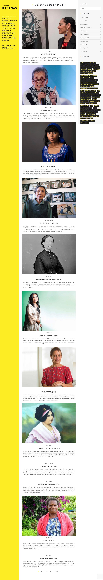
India (87, 86)
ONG (82, 95)
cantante (88, 99)
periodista (94, 99)
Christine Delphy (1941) (48, 466)
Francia (86, 101)
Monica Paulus (48, 540)
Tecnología (83, 51)
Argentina (83, 84)
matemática (84, 80)
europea (83, 114)
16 (50, 571)
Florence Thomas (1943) (49, 110)
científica (91, 101)
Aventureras (83, 24)
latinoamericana (85, 120)
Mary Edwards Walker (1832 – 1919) (48, 279)
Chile (91, 118)
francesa (91, 78)
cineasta (83, 71)
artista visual (88, 90)
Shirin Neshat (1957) (48, 54)
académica (87, 95)
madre (82, 90)
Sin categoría (49, 220)
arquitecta (83, 69)
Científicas (83, 31)
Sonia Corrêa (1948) (48, 392)
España (96, 80)
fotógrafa (91, 86)
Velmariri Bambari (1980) (49, 335)
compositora (84, 73)
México (94, 90)
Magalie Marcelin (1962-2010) (48, 484)
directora (88, 71)
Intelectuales (49, 107)
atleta (98, 69)
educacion (89, 69)
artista (90, 108)
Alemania (90, 73)
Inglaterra (88, 97)
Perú (94, 62)
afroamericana (88, 82)
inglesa (94, 82)
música (91, 103)
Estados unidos (96, 97)
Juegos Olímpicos (93, 88)
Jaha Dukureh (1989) (48, 167)
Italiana (94, 71)
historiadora (89, 62)
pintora (82, 92)
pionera (83, 116)
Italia (82, 82)
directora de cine (85, 65)
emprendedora (84, 88)
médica (86, 78)
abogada (83, 99)
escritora (93, 114)
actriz (82, 101)
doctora (83, 86)
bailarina (83, 62)
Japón (94, 69)
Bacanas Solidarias (85, 27)
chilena (83, 110)
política (86, 103)
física (98, 90)
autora (94, 108)
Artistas (48, 51)
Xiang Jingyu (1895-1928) (48, 558)
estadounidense (90, 116)
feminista (83, 112)
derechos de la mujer (92, 112)
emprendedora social (86, 75)
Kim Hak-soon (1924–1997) (49, 223)
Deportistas (83, 34)
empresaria (90, 80)
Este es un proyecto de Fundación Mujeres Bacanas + (9, 47)
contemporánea (85, 122)
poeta (91, 105)
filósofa (97, 67)
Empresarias (83, 37)
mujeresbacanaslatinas (92, 84)
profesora (96, 105)
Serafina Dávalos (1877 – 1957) (49, 448)
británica (94, 75)
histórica (92, 120)
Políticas (48, 445)
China (87, 67)
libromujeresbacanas (91, 110)
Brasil (82, 78)
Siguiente (56, 571)
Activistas (49, 163)
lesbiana (92, 67)
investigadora (84, 108)
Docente (93, 65)
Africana (93, 95)
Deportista (88, 92)
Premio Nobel (95, 92)
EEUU (99, 110)
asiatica (87, 105)
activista (88, 114)
